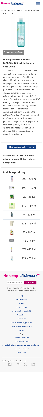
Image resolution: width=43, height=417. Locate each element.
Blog (21, 296)
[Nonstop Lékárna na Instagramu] (17, 364)
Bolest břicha (21, 353)
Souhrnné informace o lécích (21, 311)
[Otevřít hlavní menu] (38, 3)
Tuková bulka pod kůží (21, 337)
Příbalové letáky (21, 307)
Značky (21, 303)
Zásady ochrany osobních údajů (21, 326)
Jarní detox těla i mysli (21, 349)
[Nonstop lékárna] (12, 3)
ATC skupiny (21, 319)
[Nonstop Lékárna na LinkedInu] (33, 364)
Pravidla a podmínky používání (21, 323)
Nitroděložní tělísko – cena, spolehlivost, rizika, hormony (21, 345)
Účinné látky (21, 315)
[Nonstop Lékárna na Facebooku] (9, 364)
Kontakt (21, 330)
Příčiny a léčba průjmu (21, 341)
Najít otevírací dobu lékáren (21, 147)
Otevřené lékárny (21, 300)
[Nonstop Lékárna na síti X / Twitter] (25, 364)
